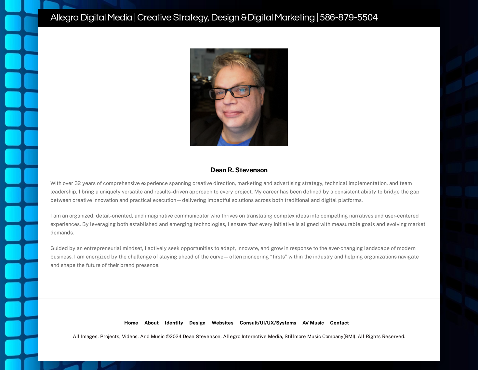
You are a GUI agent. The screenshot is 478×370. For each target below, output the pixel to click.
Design (197, 322)
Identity (174, 322)
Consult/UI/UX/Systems (268, 322)
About (151, 322)
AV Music (313, 322)
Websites (222, 322)
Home (131, 322)
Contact (339, 322)
